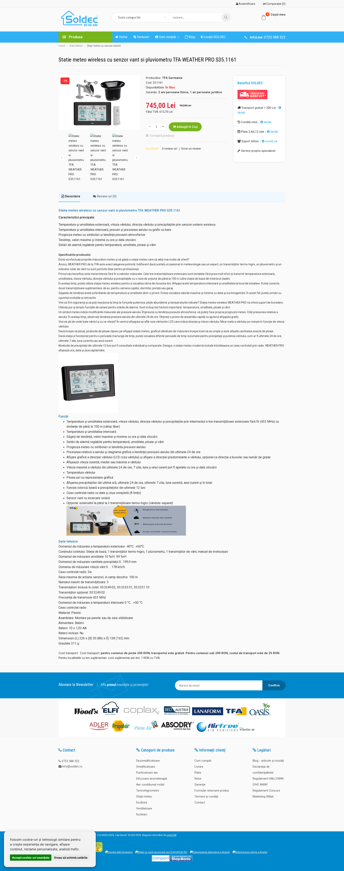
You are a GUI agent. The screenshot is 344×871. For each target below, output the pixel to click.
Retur (197, 778)
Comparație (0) (275, 3)
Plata (197, 772)
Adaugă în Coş (187, 127)
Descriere (72, 196)
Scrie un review (191, 148)
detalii (267, 122)
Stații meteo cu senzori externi (104, 45)
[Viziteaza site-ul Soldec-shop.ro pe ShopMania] (181, 860)
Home (62, 45)
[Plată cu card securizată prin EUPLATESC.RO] (161, 852)
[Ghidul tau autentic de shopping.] (160, 860)
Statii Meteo (76, 45)
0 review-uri (169, 148)
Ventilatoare (144, 808)
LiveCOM (171, 835)
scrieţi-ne (271, 141)
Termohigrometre (147, 790)
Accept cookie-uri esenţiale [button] (30, 857)
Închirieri (141, 814)
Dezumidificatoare (148, 760)
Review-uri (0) (106, 196)
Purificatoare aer (147, 772)
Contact (199, 802)
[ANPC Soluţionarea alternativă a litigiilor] (210, 852)
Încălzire (141, 802)
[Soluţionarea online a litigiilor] (250, 852)
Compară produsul (162, 135)
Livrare (198, 766)
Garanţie (199, 784)
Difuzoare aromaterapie (151, 778)
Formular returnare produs (211, 790)
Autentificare (246, 3)
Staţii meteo (144, 796)
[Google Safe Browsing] (119, 852)
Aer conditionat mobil (150, 784)
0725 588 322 (70, 761)
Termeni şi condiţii (206, 796)
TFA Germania (172, 78)
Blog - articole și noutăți (268, 760)
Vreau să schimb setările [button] (70, 857)
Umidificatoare (145, 766)
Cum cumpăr (202, 760)
